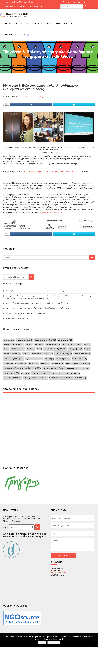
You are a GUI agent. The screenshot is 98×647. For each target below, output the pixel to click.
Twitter (68, 2)
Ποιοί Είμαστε (20, 23)
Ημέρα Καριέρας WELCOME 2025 (17, 318)
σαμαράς (25, 373)
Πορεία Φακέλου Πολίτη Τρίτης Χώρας (19, 2)
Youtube (79, 2)
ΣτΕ (87, 349)
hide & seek (38, 344)
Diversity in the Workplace (13, 344)
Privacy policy (53, 643)
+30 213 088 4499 (58, 572)
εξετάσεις (49, 359)
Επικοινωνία (11, 35)
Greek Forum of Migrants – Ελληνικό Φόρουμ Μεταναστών (48, 171)
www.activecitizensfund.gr (53, 212)
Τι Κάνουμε (35, 23)
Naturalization (68, 344)
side (6, 349)
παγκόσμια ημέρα (82, 363)
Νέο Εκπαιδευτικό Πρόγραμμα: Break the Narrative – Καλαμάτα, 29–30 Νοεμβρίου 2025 (37, 303)
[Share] (31, 104)
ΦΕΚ (29, 6)
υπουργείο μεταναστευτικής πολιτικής (67, 377)
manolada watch (52, 344)
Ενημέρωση (44, 97)
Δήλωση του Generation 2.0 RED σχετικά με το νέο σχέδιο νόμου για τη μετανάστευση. (37, 308)
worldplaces (17, 348)
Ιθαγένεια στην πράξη (55, 348)
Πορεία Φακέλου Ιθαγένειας (15, 6)
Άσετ (39, 349)
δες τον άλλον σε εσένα (82, 354)
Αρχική (8, 23)
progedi (79, 344)
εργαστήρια (63, 358)
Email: (6, 527)
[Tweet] (74, 104)
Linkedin (84, 2)
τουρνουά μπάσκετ (12, 378)
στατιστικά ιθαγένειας (40, 373)
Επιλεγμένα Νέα (32, 97)
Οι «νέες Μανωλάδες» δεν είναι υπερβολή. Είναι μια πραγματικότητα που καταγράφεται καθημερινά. (42, 291)
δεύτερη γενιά (13, 358)
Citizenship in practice (45, 340)
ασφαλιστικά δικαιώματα (42, 354)
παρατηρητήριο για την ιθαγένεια (22, 368)
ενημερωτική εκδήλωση (33, 359)
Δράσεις (47, 23)
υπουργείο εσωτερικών (35, 377)
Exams (29, 344)
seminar (87, 344)
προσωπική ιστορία (54, 368)
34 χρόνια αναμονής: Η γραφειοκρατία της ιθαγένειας (25, 313)
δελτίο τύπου (63, 353)
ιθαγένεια (79, 358)
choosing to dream (24, 340)
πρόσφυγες (11, 372)
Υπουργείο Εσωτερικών (12, 354)
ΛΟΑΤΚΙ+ (30, 349)
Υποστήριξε (76, 23)
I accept (42, 643)
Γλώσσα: (23, 35)
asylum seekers (9, 340)
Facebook (63, 2)
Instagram (74, 2)
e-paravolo (38, 6)
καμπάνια (20, 363)
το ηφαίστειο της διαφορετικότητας (66, 373)
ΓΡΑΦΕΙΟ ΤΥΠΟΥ (60, 23)
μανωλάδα (33, 363)
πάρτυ (68, 363)
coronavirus (65, 340)
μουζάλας (45, 363)
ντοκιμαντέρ (57, 363)
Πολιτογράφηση (75, 349)
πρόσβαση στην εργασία (78, 368)
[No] (95, 640)
